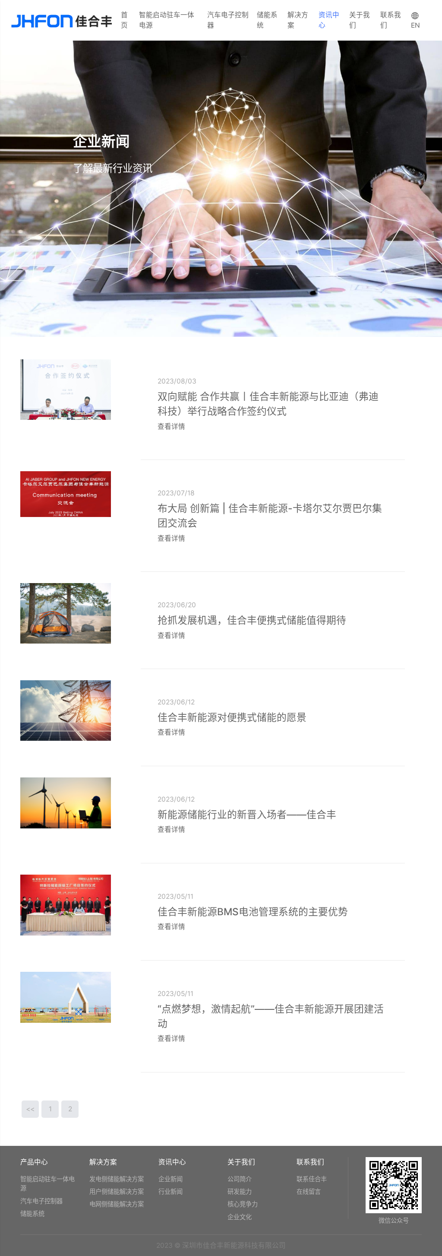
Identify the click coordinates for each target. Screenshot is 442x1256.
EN (415, 25)
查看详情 (172, 426)
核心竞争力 (242, 1204)
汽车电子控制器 (228, 20)
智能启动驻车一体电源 (166, 20)
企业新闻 (170, 1179)
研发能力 (239, 1191)
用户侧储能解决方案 (116, 1191)
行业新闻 (170, 1191)
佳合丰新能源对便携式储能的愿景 (232, 717)
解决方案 (297, 20)
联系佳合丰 (312, 1179)
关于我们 (359, 20)
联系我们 (390, 20)
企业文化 (239, 1217)
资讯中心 (329, 20)
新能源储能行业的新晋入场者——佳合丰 (247, 814)
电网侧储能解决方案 (116, 1204)
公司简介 (239, 1179)
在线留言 (309, 1191)
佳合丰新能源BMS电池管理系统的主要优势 (253, 911)
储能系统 (267, 20)
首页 (124, 20)
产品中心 (34, 1162)
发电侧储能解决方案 (116, 1179)
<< (30, 1109)
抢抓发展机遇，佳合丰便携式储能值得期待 (252, 620)
